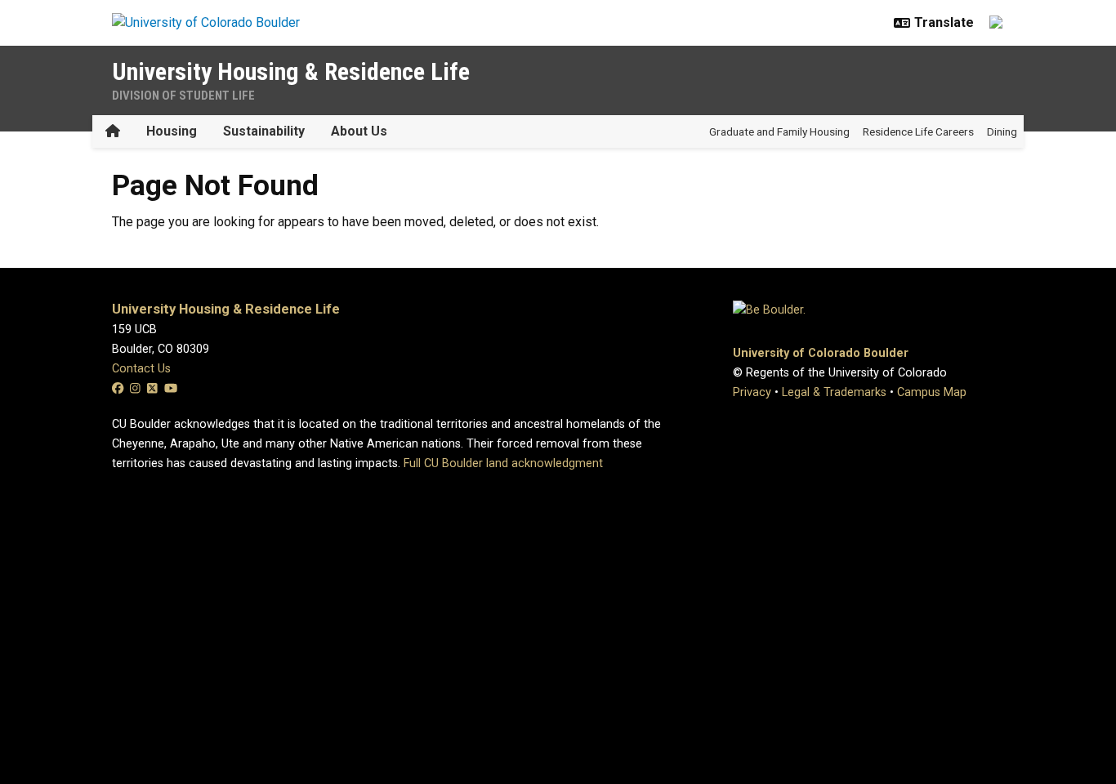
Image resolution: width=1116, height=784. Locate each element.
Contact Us (141, 369)
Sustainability (264, 131)
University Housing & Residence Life (291, 71)
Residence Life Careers (918, 131)
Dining (1002, 131)
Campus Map (931, 392)
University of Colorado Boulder (820, 353)
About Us (359, 131)
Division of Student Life (183, 95)
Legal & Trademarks (834, 392)
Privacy (752, 392)
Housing (171, 131)
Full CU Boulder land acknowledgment (503, 463)
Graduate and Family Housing (779, 131)
